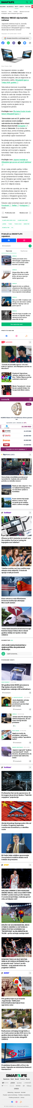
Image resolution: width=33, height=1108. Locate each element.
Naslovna (4, 11)
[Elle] (12, 1086)
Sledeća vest (24, 213)
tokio (10, 224)
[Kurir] (13, 1083)
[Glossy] (29, 1086)
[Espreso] (16, 1089)
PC (12, 227)
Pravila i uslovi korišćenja (10, 1095)
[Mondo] (5, 1083)
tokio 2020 (18, 224)
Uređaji (16, 11)
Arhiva (22, 1097)
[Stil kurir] (24, 1086)
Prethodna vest (10, 213)
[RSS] (27, 336)
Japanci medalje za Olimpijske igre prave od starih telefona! (16, 161)
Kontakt (23, 1092)
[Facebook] (8, 240)
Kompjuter (5, 227)
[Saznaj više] (30, 342)
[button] (30, 33)
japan (4, 224)
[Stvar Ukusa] (5, 1086)
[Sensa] (18, 1086)
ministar (26, 224)
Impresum (17, 1092)
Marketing (10, 1092)
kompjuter (22, 126)
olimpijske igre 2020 (8, 220)
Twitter (14, 205)
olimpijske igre (22, 220)
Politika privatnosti (14, 1097)
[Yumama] (27, 1083)
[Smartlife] (7, 2)
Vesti (10, 11)
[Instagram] (24, 240)
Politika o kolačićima (24, 1095)
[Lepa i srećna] (19, 1083)
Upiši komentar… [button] (12, 654)
